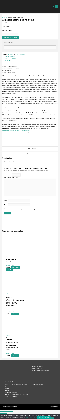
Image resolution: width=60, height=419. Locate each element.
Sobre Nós (7, 390)
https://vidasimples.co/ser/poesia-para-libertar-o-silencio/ (16, 130)
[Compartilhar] (8, 411)
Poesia (11, 54)
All (6, 17)
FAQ (6, 386)
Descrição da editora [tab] (10, 56)
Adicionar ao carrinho (11, 37)
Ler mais (14, 314)
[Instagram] (6, 381)
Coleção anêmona (20, 54)
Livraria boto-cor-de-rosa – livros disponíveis (16, 384)
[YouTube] (12, 381)
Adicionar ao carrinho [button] (13, 268)
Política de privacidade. (31, 417)
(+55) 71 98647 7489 (37, 368)
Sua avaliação (8, 175)
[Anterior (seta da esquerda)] (1, 413)
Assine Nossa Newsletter (11, 392)
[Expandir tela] (5, 411)
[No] (52, 418)
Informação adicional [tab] (10, 58)
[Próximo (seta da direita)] (5, 413)
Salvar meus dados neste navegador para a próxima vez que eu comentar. (24, 209)
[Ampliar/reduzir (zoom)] (1, 411)
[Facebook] (10, 381)
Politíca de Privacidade (37, 384)
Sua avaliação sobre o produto (12, 177)
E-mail (6, 204)
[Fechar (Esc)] (11, 411)
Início (3, 17)
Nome (6, 200)
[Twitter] (8, 381)
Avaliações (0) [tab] (8, 60)
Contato (7, 388)
